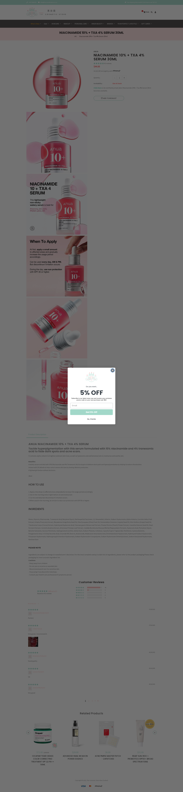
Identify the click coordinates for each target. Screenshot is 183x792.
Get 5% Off (91, 412)
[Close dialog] (112, 370)
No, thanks (91, 419)
